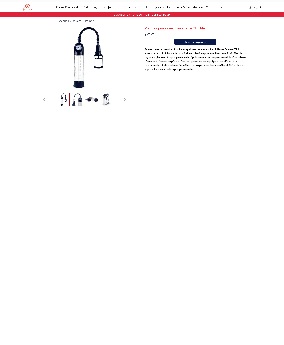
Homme (128, 7)
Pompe (89, 21)
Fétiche (144, 7)
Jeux (158, 7)
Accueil (64, 21)
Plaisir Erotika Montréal (72, 7)
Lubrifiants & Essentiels (183, 7)
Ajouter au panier (195, 41)
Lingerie (96, 7)
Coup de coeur (216, 7)
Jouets (112, 7)
